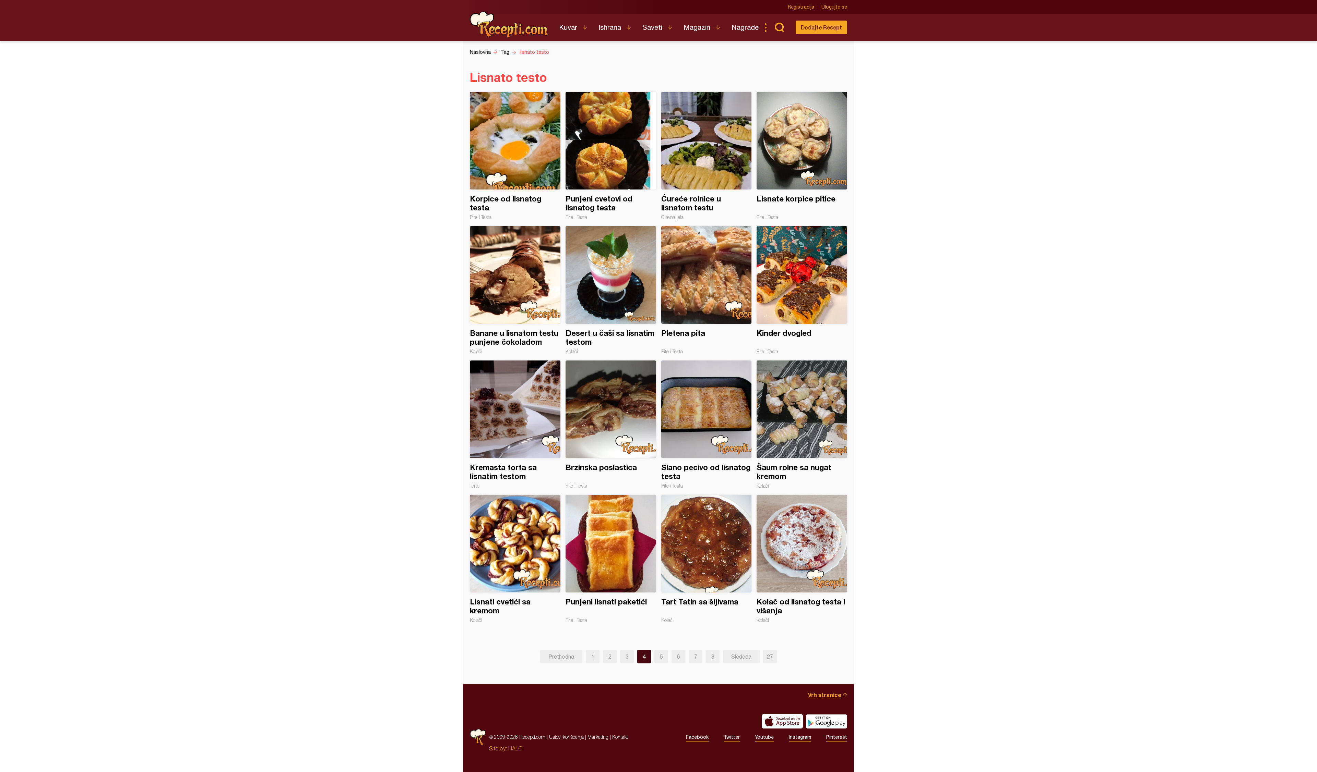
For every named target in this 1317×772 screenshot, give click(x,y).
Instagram (800, 737)
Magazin (697, 27)
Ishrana (609, 27)
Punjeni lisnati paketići (611, 559)
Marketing (598, 737)
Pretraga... (779, 27)
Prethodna (561, 656)
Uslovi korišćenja (566, 737)
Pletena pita (706, 290)
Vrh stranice (824, 694)
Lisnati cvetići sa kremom (515, 559)
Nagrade (745, 27)
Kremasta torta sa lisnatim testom (515, 424)
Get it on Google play (826, 721)
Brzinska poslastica (611, 424)
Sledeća (741, 656)
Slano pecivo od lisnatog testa (706, 424)
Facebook (697, 737)
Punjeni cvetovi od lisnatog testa (611, 156)
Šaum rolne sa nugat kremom (802, 424)
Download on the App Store (782, 721)
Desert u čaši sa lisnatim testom (611, 290)
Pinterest (836, 737)
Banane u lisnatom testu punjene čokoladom (515, 290)
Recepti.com (509, 24)
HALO (515, 748)
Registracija (801, 7)
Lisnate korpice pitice (802, 156)
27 (770, 656)
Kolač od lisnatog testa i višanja (802, 559)
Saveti (652, 27)
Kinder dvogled (802, 290)
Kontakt (620, 737)
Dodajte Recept (821, 27)
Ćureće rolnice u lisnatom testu (706, 156)
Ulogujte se (834, 7)
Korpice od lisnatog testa (515, 156)
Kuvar (568, 27)
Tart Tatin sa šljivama (706, 559)
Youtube (764, 737)
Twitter (732, 737)
